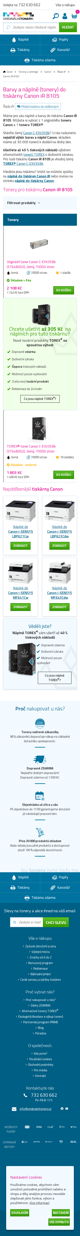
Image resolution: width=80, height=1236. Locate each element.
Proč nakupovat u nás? (41, 1000)
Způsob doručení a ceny (40, 946)
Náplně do (20, 531)
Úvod (9, 72)
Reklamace (40, 968)
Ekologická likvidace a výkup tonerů (40, 1016)
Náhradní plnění (41, 974)
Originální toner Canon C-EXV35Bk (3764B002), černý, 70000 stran (31, 264)
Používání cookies (40, 1059)
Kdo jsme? (40, 1053)
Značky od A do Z (41, 957)
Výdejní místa (41, 952)
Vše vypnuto (59, 1222)
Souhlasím (19, 1212)
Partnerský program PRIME (40, 1022)
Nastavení (61, 1212)
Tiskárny (23, 49)
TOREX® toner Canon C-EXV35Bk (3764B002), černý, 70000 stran (31, 449)
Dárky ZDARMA (40, 1005)
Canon (47, 72)
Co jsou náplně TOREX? (40, 398)
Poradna (40, 1033)
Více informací (39, 1203)
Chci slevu (56, 922)
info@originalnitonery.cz (35, 1108)
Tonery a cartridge (28, 72)
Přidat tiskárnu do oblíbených (40, 106)
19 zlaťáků (67, 457)
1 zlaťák (65, 272)
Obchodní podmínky (40, 1064)
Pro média (40, 1070)
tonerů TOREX (34, 154)
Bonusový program (40, 963)
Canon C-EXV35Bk (36, 133)
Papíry (63, 39)
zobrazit (20, 545)
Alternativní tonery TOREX (40, 1011)
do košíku (63, 290)
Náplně (23, 39)
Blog (40, 1028)
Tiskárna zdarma (43, 60)
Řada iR (61, 72)
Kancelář (63, 49)
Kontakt (40, 1076)
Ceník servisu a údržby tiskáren (40, 979)
